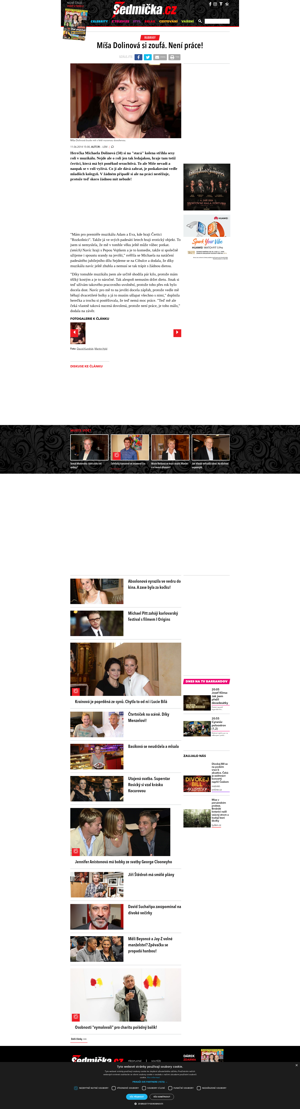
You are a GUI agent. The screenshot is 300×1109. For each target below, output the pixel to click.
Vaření (187, 21)
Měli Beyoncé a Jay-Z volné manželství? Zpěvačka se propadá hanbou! (150, 945)
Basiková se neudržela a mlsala (153, 747)
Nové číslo (75, 5)
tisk (177, 57)
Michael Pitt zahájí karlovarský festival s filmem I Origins (153, 616)
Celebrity (99, 21)
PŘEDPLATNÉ (135, 1061)
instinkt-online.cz (217, 788)
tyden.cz (216, 825)
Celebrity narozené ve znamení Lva (128, 463)
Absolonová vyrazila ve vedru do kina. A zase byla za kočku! (154, 584)
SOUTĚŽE (156, 1061)
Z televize (120, 21)
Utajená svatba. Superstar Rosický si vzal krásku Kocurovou (149, 785)
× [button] (296, 1065)
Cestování (168, 21)
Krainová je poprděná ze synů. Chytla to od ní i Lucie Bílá (121, 702)
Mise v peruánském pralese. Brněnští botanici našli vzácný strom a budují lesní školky (220, 810)
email (163, 57)
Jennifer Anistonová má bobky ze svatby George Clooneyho (123, 862)
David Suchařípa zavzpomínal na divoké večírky (154, 910)
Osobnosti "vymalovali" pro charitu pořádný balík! (116, 1027)
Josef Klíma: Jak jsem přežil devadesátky (220, 696)
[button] (150, 1081)
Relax (150, 21)
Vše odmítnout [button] (161, 1096)
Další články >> (79, 1039)
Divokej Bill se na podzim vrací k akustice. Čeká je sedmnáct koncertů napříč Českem (220, 773)
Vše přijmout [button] (137, 1096)
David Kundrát (85, 349)
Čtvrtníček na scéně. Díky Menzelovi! (148, 717)
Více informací (153, 1077)
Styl (137, 21)
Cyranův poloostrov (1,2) (219, 723)
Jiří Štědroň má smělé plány (151, 875)
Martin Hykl (101, 349)
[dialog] (150, 1085)
